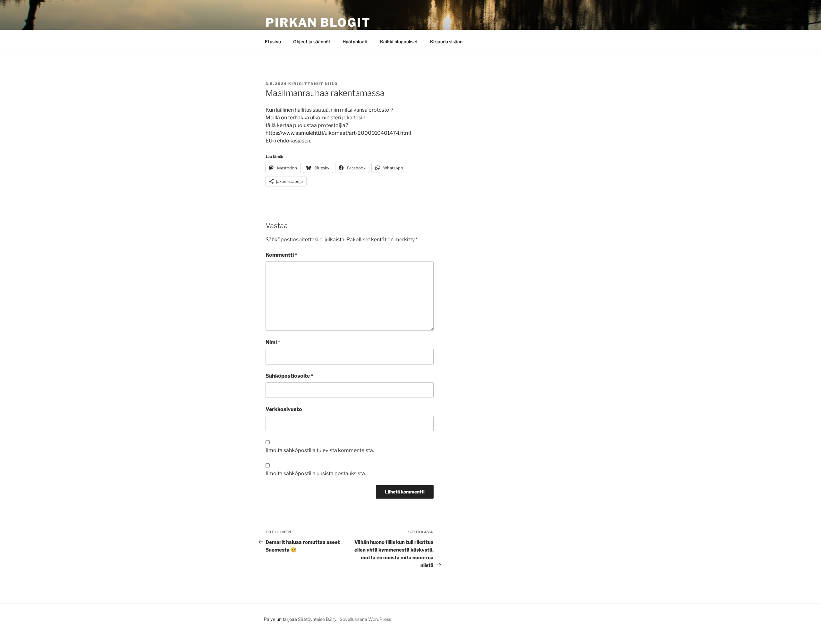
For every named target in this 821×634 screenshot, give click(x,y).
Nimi (273, 342)
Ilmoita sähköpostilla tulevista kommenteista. (320, 450)
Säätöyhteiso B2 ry (317, 619)
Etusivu (273, 41)
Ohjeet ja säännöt (311, 41)
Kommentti (281, 255)
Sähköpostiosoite (289, 376)
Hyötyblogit (355, 41)
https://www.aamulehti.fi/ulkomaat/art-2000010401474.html (338, 133)
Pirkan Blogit (318, 22)
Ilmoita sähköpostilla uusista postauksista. (316, 473)
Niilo (331, 83)
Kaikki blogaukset (399, 41)
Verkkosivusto (284, 409)
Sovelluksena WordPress (365, 619)
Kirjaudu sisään (446, 41)
